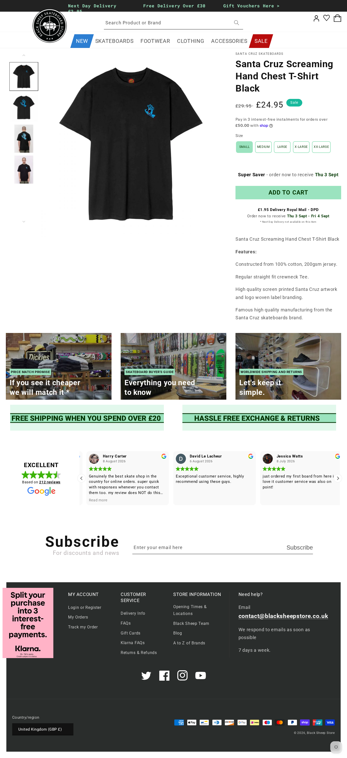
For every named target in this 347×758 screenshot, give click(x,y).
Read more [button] (93, 500)
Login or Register (84, 607)
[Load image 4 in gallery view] (24, 169)
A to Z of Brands (189, 643)
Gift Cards (130, 633)
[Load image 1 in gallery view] (24, 76)
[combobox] (173, 22)
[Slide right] (23, 221)
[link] (87, 417)
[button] (114, 41)
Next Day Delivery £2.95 (92, 8)
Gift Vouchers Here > (251, 6)
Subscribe (300, 547)
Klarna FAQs (133, 642)
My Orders (78, 617)
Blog (177, 633)
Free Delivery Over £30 (174, 6)
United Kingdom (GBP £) (40, 729)
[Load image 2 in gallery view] (24, 107)
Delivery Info (133, 613)
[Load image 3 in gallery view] (24, 139)
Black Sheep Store (321, 733)
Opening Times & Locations (190, 610)
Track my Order (83, 627)
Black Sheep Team (191, 623)
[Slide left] (23, 55)
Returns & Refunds (139, 652)
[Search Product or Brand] (236, 22)
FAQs (126, 623)
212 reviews (49, 482)
